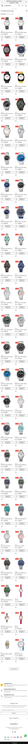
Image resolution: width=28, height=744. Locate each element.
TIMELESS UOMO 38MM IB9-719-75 (7, 491)
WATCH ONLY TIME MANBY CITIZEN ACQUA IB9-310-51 (21, 356)
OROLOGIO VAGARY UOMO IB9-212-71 (7, 437)
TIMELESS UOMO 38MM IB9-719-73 (21, 518)
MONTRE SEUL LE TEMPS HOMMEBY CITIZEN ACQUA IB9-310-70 (21, 221)
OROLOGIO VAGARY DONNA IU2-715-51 (7, 167)
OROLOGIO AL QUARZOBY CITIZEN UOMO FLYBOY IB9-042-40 (21, 113)
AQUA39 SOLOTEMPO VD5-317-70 (21, 275)
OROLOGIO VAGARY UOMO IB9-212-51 (7, 356)
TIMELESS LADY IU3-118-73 (20, 437)
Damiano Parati (7, 5)
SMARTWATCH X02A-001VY (6, 86)
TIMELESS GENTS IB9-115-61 (7, 113)
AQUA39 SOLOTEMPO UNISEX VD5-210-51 (7, 410)
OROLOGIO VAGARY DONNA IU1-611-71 (21, 167)
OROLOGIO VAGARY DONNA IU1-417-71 (7, 383)
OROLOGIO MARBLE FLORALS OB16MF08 (7, 626)
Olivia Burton (3, 625)
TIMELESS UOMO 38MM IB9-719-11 (21, 464)
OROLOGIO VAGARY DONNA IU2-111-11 (7, 140)
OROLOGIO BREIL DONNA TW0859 (7, 653)
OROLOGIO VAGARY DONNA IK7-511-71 (7, 194)
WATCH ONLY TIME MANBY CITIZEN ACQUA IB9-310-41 (7, 329)
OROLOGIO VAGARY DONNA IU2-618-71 (7, 221)
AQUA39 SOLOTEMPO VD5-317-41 (7, 599)
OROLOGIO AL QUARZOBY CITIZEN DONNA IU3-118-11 (7, 302)
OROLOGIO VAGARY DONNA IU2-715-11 (21, 140)
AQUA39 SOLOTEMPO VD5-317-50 (7, 275)
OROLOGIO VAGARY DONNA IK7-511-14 (7, 32)
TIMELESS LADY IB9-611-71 (6, 248)
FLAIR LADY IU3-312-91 (19, 545)
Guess (16, 598)
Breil (1, 652)
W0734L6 (16, 626)
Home (12, 8)
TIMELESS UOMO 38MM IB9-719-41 (21, 491)
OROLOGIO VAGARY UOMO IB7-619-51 (21, 194)
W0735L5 (16, 599)
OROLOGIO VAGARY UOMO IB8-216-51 (21, 383)
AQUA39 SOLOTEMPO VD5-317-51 (7, 572)
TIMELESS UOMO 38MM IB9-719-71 (7, 518)
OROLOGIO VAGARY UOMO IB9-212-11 (21, 329)
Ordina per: (3, 14)
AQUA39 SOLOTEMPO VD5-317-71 (21, 572)
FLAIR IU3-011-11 (18, 410)
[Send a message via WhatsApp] (25, 736)
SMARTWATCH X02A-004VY (20, 86)
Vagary (2, 31)
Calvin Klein (17, 652)
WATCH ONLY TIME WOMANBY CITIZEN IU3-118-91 (21, 302)
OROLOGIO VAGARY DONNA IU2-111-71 (21, 59)
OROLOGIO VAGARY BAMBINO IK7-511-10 (21, 32)
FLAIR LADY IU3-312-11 (5, 545)
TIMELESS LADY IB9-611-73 (20, 248)
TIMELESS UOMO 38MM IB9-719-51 (7, 464)
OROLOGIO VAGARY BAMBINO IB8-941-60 (7, 59)
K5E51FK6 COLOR (18, 653)
